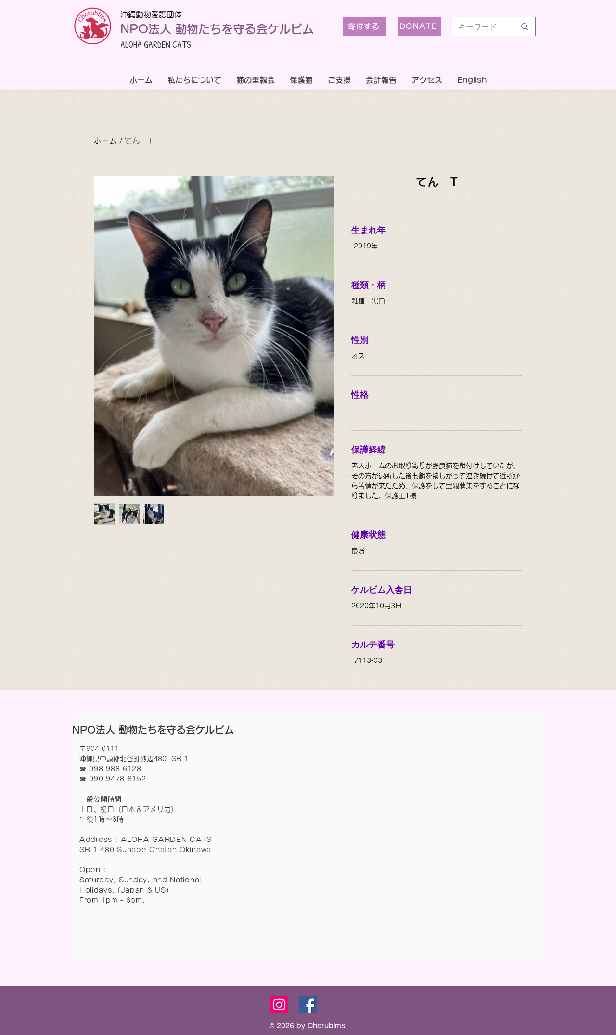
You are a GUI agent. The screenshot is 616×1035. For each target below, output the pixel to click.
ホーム (105, 140)
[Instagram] (279, 1004)
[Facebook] (308, 1004)
